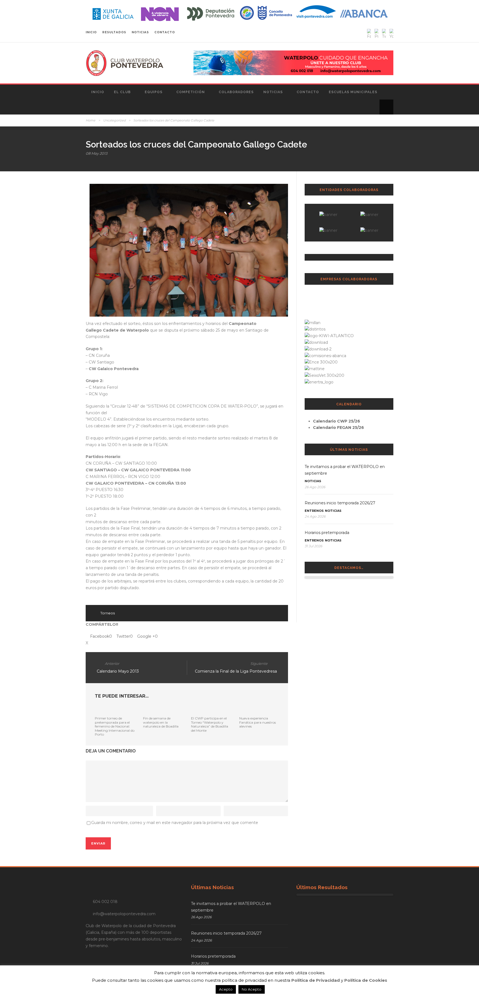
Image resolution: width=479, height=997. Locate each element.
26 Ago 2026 (315, 487)
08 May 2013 (96, 153)
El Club (122, 92)
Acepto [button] (226, 989)
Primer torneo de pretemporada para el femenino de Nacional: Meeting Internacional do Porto (114, 726)
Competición (190, 92)
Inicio (97, 92)
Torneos (107, 613)
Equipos (153, 92)
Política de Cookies (365, 980)
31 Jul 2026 (313, 546)
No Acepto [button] (251, 989)
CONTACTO (164, 32)
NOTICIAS (140, 32)
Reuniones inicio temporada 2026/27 (340, 502)
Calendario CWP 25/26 (336, 421)
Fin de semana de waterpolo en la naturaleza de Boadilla (161, 722)
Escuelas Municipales (353, 92)
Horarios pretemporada (327, 532)
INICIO (91, 32)
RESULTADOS (114, 32)
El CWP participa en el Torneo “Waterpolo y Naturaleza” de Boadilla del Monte (209, 724)
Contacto (308, 92)
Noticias (273, 92)
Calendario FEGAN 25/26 (338, 427)
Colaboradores (236, 92)
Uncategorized (114, 120)
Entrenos (314, 511)
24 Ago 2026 (315, 516)
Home (90, 120)
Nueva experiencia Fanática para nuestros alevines (257, 722)
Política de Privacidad (315, 980)
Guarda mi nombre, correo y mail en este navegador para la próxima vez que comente (174, 822)
